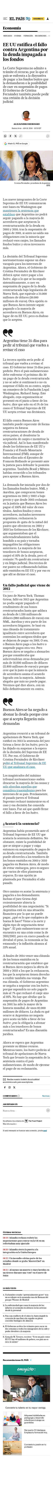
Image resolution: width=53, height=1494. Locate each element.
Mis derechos (40, 36)
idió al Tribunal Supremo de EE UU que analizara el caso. (24, 765)
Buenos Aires (9, 1111)
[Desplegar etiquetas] (48, 1110)
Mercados (7, 36)
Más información (9, 1124)
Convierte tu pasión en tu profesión (35, 1445)
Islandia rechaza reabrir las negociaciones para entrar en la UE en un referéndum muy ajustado (23, 1240)
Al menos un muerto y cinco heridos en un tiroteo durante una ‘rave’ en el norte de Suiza (26, 1273)
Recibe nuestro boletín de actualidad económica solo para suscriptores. (21, 1080)
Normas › (46, 1096)
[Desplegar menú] (5, 18)
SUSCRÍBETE (38, 19)
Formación (28, 36)
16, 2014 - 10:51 (32, 128)
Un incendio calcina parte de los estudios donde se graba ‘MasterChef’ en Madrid (23, 1261)
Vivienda (17, 36)
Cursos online (26, 1370)
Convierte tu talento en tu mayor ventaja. (25, 1407)
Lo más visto (9, 1288)
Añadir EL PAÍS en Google (18, 144)
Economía (12, 28)
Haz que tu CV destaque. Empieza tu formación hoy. (35, 1431)
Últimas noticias (12, 1232)
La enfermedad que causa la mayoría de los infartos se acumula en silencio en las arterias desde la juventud (25, 1308)
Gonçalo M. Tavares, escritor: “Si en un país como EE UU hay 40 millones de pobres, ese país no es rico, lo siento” (27, 1339)
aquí (45, 1130)
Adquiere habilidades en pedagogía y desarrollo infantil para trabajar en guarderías (34, 1419)
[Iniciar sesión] (47, 18)
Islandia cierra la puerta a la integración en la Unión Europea (20, 1251)
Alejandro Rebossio (27, 124)
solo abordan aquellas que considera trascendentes (20, 788)
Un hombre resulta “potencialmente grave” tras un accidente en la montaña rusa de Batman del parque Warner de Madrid (26, 1297)
